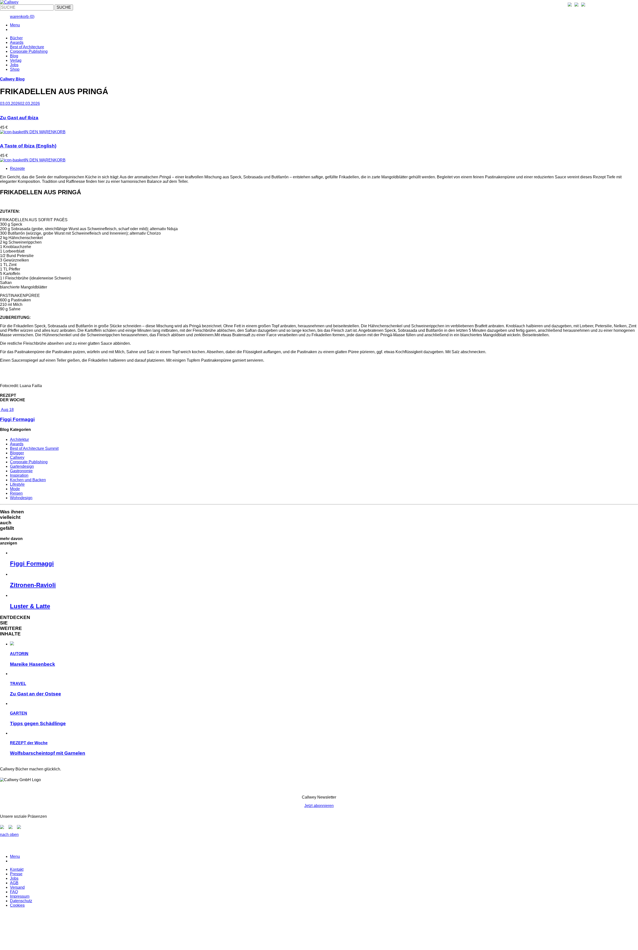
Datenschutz (21, 901)
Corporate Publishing (29, 51)
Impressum (19, 896)
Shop (14, 69)
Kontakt (16, 869)
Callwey (17, 457)
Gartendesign (22, 466)
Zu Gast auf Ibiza (19, 117)
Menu (15, 25)
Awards (16, 42)
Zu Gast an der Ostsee (35, 693)
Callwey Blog (12, 79)
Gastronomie (21, 471)
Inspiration (19, 475)
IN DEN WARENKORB (45, 132)
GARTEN (18, 713)
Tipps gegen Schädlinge (38, 723)
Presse (16, 874)
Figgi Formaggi (17, 419)
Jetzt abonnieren (319, 806)
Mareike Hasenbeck (32, 664)
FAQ (14, 892)
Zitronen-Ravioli (33, 585)
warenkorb (22, 16)
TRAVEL (18, 683)
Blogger (17, 453)
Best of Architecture (27, 47)
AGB (14, 883)
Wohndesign (21, 498)
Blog (14, 56)
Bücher (16, 38)
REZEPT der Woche (29, 743)
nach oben (9, 834)
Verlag (15, 60)
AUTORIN (19, 654)
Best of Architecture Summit (34, 448)
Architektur (19, 439)
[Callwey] (9, 2)
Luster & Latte (30, 606)
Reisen (16, 493)
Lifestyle (17, 484)
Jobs (14, 65)
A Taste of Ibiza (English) (28, 145)
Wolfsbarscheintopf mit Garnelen (47, 753)
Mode (15, 489)
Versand (17, 887)
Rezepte (17, 168)
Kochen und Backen (28, 480)
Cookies (17, 905)
